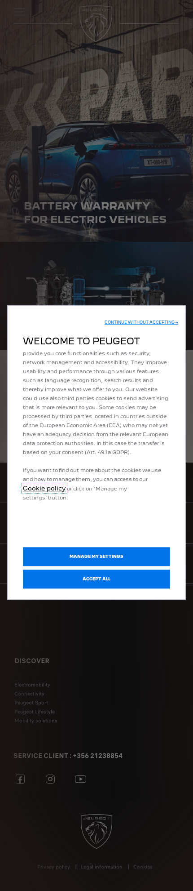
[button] (141, 322)
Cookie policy (44, 488)
